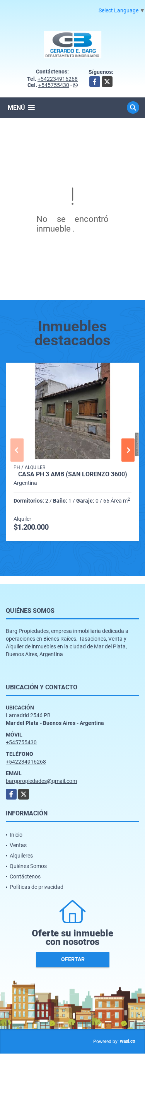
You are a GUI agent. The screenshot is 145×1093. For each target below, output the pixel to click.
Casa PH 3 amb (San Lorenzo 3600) (72, 474)
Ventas (18, 845)
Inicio (16, 835)
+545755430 (53, 85)
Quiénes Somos (28, 866)
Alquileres (21, 856)
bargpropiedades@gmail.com (41, 781)
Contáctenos (25, 876)
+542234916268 (58, 79)
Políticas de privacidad (36, 887)
